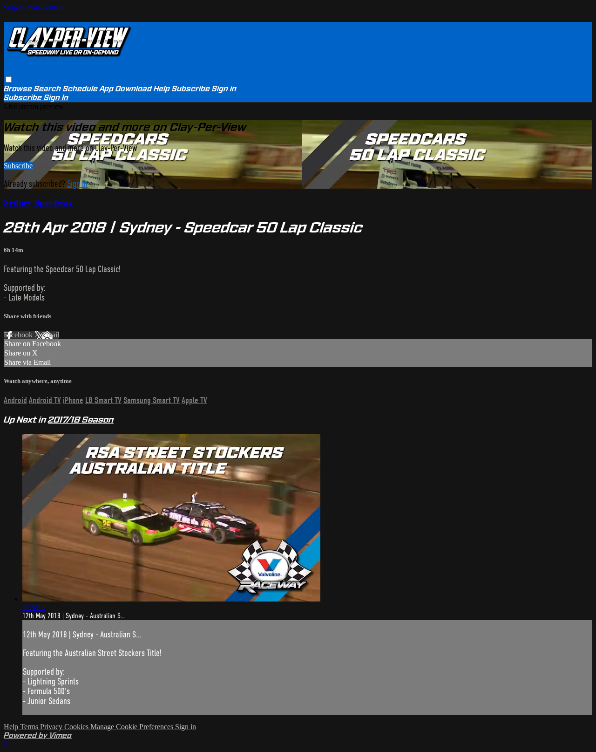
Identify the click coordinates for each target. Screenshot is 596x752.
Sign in (224, 88)
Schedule (80, 88)
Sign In (56, 97)
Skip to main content (34, 8)
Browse (19, 88)
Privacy (52, 727)
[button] (9, 79)
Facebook (19, 335)
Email (50, 335)
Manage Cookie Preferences (132, 727)
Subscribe (18, 166)
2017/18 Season (81, 419)
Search (48, 88)
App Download (126, 88)
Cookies (77, 727)
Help (162, 88)
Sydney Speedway (38, 202)
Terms (30, 727)
